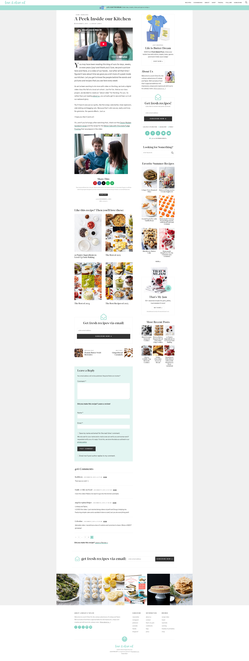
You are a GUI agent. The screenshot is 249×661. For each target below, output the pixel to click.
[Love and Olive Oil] (15, 2)
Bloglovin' (163, 127)
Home (78, 14)
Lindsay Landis (96, 23)
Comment (81, 381)
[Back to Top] (124, 639)
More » (151, 261)
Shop (214, 2)
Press (147, 632)
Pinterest (135, 623)
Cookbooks (198, 2)
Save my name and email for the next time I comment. (103, 437)
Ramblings (84, 14)
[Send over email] (112, 183)
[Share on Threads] (104, 183)
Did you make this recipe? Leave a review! (93, 404)
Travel (220, 2)
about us (96, 96)
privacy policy (82, 442)
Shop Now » (158, 61)
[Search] (246, 2)
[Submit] (171, 153)
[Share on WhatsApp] (108, 183)
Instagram (135, 620)
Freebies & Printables (168, 629)
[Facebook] (147, 133)
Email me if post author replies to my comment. (97, 456)
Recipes (188, 2)
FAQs (147, 629)
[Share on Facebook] (99, 183)
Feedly (171, 127)
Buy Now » (158, 307)
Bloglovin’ (135, 632)
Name (80, 413)
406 (103, 201)
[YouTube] (169, 133)
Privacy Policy (124, 653)
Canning (164, 626)
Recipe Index (165, 617)
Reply (105, 477)
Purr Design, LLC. (135, 651)
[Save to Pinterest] (95, 183)
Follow (229, 2)
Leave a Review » (101, 543)
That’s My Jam (150, 623)
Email (80, 423)
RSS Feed (154, 127)
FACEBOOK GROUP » (159, 138)
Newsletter (135, 617)
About (207, 2)
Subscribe (238, 2)
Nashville (164, 623)
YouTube (135, 626)
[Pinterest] (153, 133)
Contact (148, 620)
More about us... (159, 88)
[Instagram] (158, 133)
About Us (148, 617)
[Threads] (163, 133)
